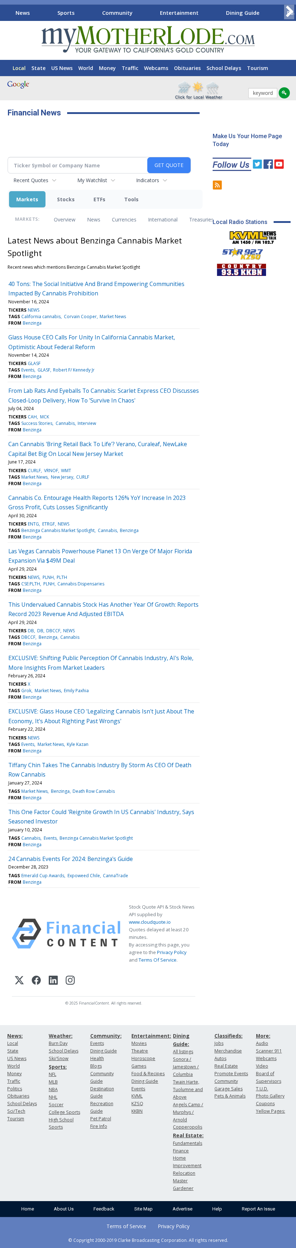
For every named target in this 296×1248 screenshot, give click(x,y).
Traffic (130, 68)
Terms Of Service (158, 960)
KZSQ (137, 1103)
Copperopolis (187, 1127)
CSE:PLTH (30, 584)
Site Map (143, 1209)
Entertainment (179, 12)
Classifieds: (228, 1035)
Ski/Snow (59, 1058)
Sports (66, 12)
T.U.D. (262, 1089)
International (163, 219)
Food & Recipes (148, 1074)
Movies (139, 1043)
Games (138, 1066)
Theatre (139, 1051)
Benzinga (32, 323)
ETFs (99, 199)
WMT (66, 470)
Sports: (58, 1066)
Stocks (66, 199)
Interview (87, 423)
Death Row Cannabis (94, 791)
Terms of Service (126, 1226)
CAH (32, 417)
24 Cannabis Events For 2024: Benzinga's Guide (70, 859)
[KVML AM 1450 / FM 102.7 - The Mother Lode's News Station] (253, 235)
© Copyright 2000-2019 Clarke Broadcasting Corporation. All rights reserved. (148, 1240)
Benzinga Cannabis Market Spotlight (58, 530)
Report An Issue (258, 1209)
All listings (183, 1052)
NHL (53, 1097)
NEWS (33, 310)
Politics (14, 1089)
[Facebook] (36, 981)
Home (27, 1209)
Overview (64, 219)
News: (15, 1035)
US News (62, 68)
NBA (53, 1089)
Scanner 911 (269, 1051)
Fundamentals (187, 1143)
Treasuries (201, 219)
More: (263, 1035)
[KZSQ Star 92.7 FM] (239, 252)
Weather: (61, 1035)
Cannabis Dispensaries (80, 584)
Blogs (96, 1066)
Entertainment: (151, 1035)
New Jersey (62, 477)
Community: (106, 1035)
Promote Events (231, 1074)
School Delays (223, 68)
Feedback (103, 1209)
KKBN (137, 1111)
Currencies (124, 219)
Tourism (257, 68)
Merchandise (228, 1051)
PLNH (48, 577)
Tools (131, 199)
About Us (64, 1209)
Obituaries (187, 68)
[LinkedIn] (53, 981)
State (38, 68)
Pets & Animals (229, 1096)
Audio (262, 1043)
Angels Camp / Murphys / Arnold (188, 1112)
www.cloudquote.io (150, 922)
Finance (181, 1151)
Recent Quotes (30, 180)
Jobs (218, 1043)
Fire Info (98, 1126)
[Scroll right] (289, 11)
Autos (220, 1058)
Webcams (156, 68)
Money (107, 68)
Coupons (265, 1103)
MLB (53, 1082)
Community (117, 12)
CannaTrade (115, 876)
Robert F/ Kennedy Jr (74, 370)
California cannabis (41, 316)
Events (27, 370)
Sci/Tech (16, 1111)
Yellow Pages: (270, 1111)
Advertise (182, 1209)
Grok (26, 690)
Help (217, 1209)
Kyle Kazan (77, 744)
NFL (52, 1074)
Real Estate (226, 1066)
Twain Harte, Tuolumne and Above (188, 1089)
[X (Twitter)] (19, 981)
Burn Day (58, 1043)
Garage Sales (228, 1089)
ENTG (33, 524)
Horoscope (143, 1058)
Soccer (56, 1105)
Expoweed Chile (84, 876)
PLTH (62, 577)
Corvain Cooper (80, 316)
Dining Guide (243, 12)
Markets (27, 199)
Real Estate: (188, 1135)
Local (19, 68)
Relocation (184, 1173)
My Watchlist (92, 180)
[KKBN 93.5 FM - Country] (241, 268)
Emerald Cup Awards (42, 876)
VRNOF (51, 470)
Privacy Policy (172, 952)
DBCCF (53, 631)
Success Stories (36, 423)
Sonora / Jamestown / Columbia (186, 1066)
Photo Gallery (270, 1096)
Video (262, 1066)
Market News (113, 316)
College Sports (64, 1112)
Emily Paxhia (76, 690)
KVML (137, 1096)
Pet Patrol (100, 1119)
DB (31, 631)
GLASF (34, 363)
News (23, 12)
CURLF (34, 470)
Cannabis (65, 423)
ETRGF (48, 524)
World (85, 68)
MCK (44, 417)
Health (97, 1058)
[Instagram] (70, 981)
